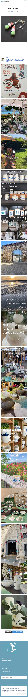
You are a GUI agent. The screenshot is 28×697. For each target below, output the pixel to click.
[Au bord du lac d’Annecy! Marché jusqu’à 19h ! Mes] (14, 116)
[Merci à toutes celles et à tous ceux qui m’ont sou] (14, 293)
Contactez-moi (12, 684)
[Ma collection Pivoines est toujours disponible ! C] (14, 328)
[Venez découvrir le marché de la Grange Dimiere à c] (14, 576)
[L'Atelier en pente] (5, 1)
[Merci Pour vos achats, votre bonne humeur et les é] (14, 399)
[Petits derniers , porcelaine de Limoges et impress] (14, 470)
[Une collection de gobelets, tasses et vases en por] (14, 187)
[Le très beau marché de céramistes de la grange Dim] (14, 151)
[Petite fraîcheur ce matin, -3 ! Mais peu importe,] (14, 364)
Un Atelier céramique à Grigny (6, 660)
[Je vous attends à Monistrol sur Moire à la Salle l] (14, 81)
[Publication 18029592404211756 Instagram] (14, 435)
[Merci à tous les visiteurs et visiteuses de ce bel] (14, 612)
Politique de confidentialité (6, 671)
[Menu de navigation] (25, 2)
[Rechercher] (25, 677)
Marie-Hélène (12, 11)
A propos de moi (4, 658)
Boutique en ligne (5, 661)
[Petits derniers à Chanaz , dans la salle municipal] (14, 505)
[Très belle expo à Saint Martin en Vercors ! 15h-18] (14, 541)
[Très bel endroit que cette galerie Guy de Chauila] (14, 222)
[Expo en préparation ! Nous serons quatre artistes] (14, 258)
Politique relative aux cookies (11, 691)
